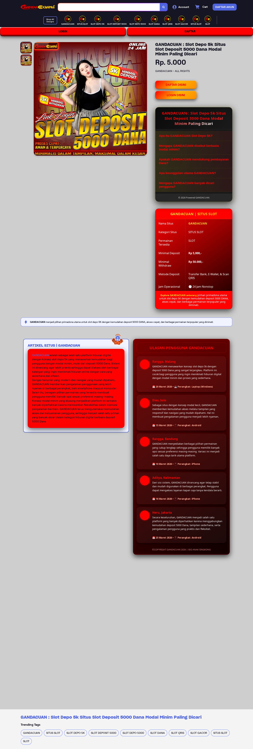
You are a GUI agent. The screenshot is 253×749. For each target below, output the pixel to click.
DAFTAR (190, 31)
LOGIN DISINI (176, 95)
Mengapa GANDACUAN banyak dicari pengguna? (186, 184)
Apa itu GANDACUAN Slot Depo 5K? (186, 136)
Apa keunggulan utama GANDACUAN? (187, 173)
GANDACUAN (40, 355)
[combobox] (109, 7)
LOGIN (63, 31)
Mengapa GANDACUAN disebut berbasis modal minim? (189, 147)
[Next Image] (144, 99)
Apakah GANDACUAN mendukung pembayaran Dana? (194, 161)
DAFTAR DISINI (176, 84)
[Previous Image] (36, 99)
